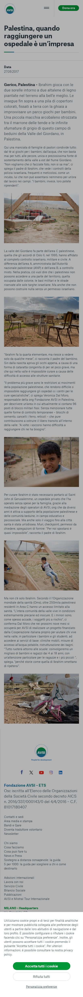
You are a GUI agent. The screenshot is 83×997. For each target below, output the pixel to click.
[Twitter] (31, 773)
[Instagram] (51, 773)
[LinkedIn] (60, 773)
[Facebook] (22, 772)
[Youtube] (41, 773)
